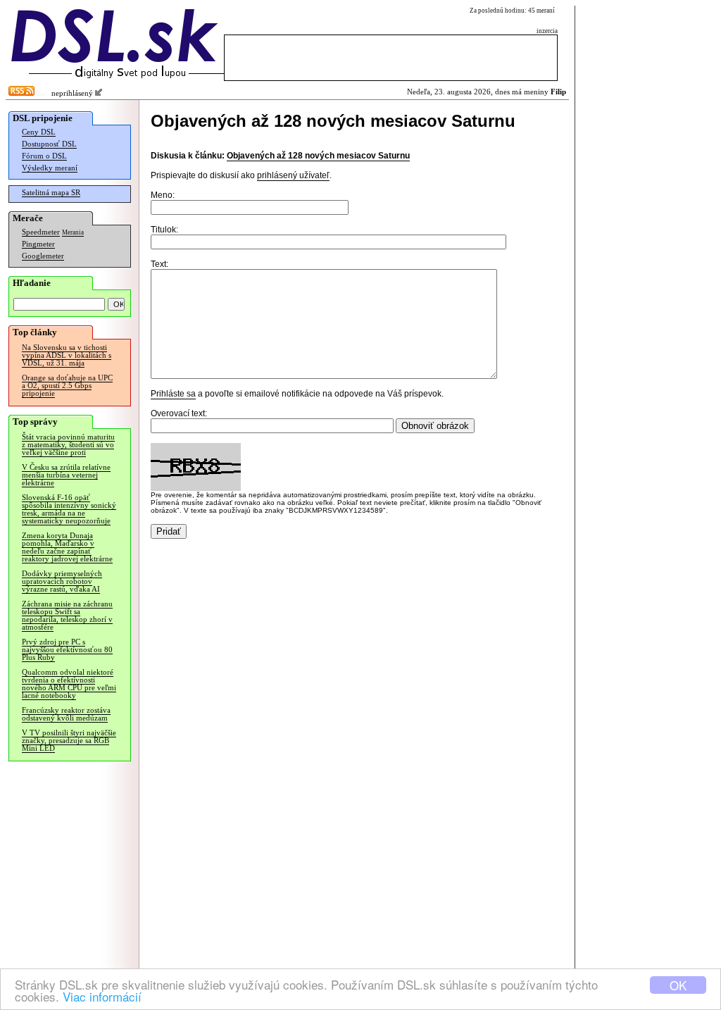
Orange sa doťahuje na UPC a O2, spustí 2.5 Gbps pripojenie (67, 385)
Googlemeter (43, 256)
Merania (73, 232)
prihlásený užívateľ (293, 175)
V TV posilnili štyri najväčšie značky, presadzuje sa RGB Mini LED (69, 740)
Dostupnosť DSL (49, 144)
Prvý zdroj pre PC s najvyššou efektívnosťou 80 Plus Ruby (67, 649)
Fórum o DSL (44, 156)
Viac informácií (102, 996)
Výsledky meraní (49, 168)
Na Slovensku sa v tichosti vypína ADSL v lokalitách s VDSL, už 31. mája (66, 355)
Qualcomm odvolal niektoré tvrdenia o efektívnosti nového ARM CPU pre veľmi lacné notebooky (69, 683)
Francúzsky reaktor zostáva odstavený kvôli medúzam (66, 714)
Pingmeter (38, 244)
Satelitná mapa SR (51, 193)
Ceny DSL (39, 132)
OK (678, 985)
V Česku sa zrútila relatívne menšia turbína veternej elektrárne (66, 475)
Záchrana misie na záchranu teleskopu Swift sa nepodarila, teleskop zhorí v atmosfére (67, 615)
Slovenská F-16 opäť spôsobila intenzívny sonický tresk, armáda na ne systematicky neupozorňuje (69, 509)
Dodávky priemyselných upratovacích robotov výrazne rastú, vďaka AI (62, 581)
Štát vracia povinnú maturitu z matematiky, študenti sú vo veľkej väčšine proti (68, 444)
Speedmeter (41, 232)
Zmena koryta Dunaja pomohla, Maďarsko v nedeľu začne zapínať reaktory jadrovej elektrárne (67, 547)
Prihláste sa (173, 394)
